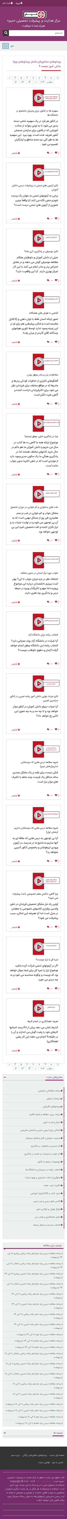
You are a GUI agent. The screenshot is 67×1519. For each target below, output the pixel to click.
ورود (18, 3)
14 (29, 82)
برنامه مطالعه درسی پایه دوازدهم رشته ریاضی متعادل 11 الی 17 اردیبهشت (34, 1355)
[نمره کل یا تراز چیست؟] (33, 947)
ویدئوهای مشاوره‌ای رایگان (35, 1455)
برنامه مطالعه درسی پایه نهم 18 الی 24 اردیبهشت (39, 1334)
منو (6, 46)
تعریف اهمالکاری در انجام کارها (42, 1021)
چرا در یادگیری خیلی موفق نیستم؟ (41, 436)
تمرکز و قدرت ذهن (51, 1122)
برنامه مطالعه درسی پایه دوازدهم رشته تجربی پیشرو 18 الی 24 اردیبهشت (33, 1275)
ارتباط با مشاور (53, 1099)
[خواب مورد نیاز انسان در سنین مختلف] (33, 560)
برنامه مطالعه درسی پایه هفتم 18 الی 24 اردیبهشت (38, 1347)
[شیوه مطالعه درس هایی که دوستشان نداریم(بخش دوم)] (33, 749)
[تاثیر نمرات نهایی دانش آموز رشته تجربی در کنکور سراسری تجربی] (33, 684)
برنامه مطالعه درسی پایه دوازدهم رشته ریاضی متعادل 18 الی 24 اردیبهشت (35, 1265)
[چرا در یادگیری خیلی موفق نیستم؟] (33, 424)
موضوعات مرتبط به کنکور (49, 1162)
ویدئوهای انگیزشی (51, 1107)
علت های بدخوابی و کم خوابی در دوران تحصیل (34, 507)
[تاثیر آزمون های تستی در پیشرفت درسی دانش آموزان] (33, 173)
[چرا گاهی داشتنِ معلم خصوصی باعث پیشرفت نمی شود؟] (33, 881)
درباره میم (15, 1455)
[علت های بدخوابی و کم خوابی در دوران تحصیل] (33, 494)
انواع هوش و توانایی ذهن (48, 1209)
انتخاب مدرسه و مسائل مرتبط (46, 1225)
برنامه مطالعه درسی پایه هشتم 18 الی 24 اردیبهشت (37, 1341)
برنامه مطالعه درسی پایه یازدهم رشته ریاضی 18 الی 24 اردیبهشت (37, 1296)
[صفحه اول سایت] (34, 14)
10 (51, 78)
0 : (50, 153)
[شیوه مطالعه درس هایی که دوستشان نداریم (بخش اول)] (33, 815)
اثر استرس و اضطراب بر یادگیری (45, 1146)
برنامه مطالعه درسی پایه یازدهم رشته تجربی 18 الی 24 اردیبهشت (37, 1306)
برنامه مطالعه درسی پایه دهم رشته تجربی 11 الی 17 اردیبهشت (33, 1410)
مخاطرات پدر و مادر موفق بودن (42, 375)
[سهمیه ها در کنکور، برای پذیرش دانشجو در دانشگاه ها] (33, 98)
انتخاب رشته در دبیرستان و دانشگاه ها (43, 1170)
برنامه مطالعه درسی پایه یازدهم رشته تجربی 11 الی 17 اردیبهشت (38, 1396)
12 (16, 82)
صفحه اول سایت (56, 1455)
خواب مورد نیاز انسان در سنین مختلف (39, 573)
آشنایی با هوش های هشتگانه (43, 313)
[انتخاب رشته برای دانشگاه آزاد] (33, 622)
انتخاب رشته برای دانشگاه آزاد (43, 635)
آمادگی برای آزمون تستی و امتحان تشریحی (40, 1130)
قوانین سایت (44, 1462)
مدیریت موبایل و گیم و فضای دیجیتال (43, 1138)
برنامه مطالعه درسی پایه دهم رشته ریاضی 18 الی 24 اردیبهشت (38, 1316)
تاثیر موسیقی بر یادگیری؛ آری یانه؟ (41, 252)
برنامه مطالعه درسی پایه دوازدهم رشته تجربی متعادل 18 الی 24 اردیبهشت (35, 1286)
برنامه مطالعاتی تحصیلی (49, 1091)
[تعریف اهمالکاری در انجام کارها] (33, 1008)
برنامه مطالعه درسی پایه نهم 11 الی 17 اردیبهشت (39, 1417)
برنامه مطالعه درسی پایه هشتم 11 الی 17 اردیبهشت (38, 1423)
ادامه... (14, 153)
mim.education (44, 1481)
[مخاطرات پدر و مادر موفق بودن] (33, 362)
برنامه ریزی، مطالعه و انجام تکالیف (44, 1114)
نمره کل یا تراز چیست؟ (47, 960)
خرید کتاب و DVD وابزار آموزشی (45, 1193)
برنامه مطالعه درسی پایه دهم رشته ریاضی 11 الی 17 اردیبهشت (33, 1404)
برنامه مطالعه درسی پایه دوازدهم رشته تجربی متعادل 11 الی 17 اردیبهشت (34, 1375)
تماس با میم (57, 1462)
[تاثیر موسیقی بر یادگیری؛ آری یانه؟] (33, 239)
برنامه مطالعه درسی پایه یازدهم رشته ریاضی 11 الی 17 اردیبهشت (38, 1386)
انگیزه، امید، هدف (52, 1185)
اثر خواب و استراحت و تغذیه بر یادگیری (42, 1154)
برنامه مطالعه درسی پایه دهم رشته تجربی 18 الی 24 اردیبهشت (38, 1326)
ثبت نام (7, 3)
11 (57, 78)
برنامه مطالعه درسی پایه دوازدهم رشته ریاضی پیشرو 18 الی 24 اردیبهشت (35, 1255)
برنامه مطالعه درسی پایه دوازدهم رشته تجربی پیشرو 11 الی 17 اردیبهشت (34, 1365)
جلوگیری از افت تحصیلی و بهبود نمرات (42, 1178)
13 (22, 82)
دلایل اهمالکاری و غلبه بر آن (47, 1217)
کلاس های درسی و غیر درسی (46, 1201)
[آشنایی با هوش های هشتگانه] (33, 300)
